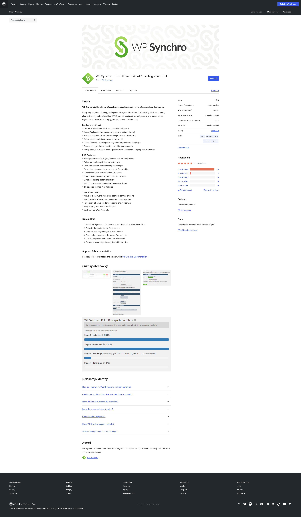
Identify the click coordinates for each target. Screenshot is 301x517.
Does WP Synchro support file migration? (100, 402)
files (216, 136)
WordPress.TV (128, 493)
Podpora (215, 90)
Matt (239, 486)
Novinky (12, 486)
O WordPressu (15, 482)
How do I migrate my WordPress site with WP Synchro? (106, 387)
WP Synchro (107, 80)
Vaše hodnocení (185, 190)
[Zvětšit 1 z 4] (107, 273)
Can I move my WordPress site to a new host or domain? (107, 394)
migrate (206, 141)
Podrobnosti (90, 90)
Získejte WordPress (288, 4)
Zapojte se (184, 482)
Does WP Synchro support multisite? (98, 424)
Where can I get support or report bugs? (99, 431)
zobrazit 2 (215, 131)
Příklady (69, 482)
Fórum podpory (184, 210)
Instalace (120, 90)
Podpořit (183, 490)
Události (183, 486)
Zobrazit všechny (211, 190)
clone (202, 136)
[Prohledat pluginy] (34, 20)
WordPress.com (243, 482)
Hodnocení (106, 90)
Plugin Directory (15, 12)
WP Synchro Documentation (134, 257)
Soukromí (13, 493)
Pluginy (69, 490)
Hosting (12, 490)
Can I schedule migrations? (93, 417)
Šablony (69, 486)
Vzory (68, 493)
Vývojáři (133, 90)
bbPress (240, 490)
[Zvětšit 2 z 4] (137, 273)
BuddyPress (241, 493)
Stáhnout (213, 78)
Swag (183, 493)
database (209, 136)
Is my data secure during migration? (97, 409)
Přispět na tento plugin (187, 230)
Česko (34, 504)
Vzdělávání (127, 482)
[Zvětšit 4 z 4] (168, 320)
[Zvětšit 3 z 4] (168, 273)
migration (214, 141)
